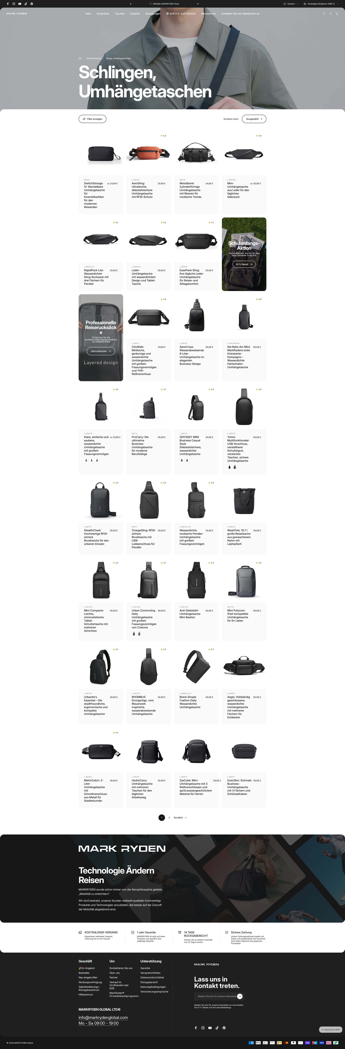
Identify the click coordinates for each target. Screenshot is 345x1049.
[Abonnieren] (240, 996)
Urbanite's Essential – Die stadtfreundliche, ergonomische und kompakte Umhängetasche (96, 705)
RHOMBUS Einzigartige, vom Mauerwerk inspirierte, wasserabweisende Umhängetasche (144, 705)
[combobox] (291, 4)
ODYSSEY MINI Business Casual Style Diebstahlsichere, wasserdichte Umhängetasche (190, 445)
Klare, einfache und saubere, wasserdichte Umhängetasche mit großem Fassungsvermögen (96, 445)
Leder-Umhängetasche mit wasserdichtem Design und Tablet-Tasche (144, 277)
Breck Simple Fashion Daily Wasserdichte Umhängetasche (190, 702)
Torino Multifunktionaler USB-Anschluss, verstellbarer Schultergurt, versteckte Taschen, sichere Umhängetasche (238, 448)
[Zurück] (131, 4)
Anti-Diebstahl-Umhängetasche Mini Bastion (190, 614)
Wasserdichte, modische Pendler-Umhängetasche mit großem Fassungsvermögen (192, 537)
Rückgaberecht (149, 982)
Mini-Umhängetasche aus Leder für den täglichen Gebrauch (238, 190)
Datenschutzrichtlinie (152, 977)
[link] (103, 1017)
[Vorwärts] (198, 4)
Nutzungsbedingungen (153, 986)
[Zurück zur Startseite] (80, 58)
